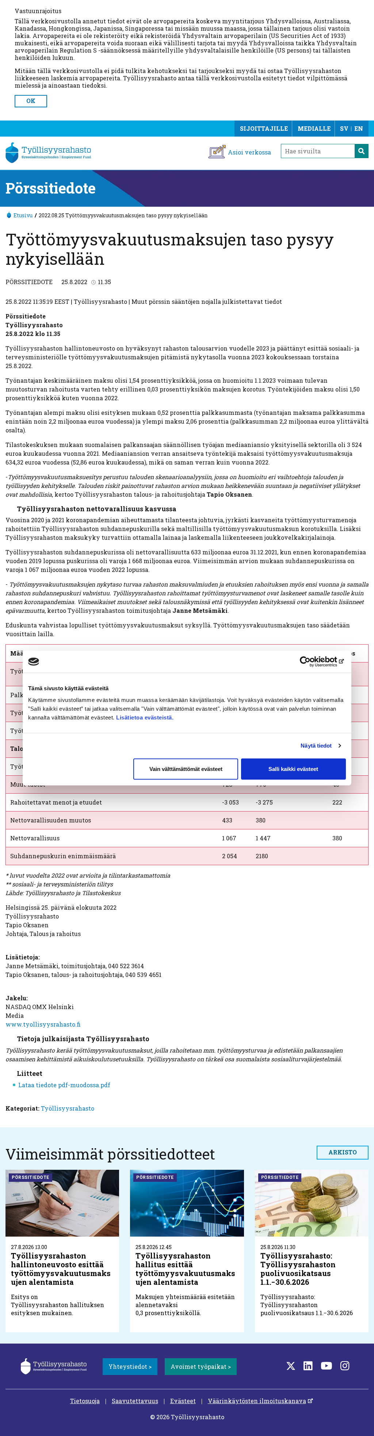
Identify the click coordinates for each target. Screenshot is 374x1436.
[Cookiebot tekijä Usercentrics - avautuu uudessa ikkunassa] (314, 661)
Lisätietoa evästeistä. (145, 717)
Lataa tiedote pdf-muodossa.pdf (64, 1085)
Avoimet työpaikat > (201, 1366)
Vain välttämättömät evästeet (185, 768)
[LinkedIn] (308, 1365)
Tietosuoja (85, 1401)
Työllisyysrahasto (67, 1108)
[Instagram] (345, 1365)
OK (30, 100)
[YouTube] (326, 1365)
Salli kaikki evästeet (293, 768)
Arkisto (342, 1152)
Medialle (314, 128)
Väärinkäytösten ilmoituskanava (257, 1401)
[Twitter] (290, 1365)
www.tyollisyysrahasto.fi (43, 1024)
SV (344, 128)
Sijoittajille (264, 128)
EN (358, 128)
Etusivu (23, 215)
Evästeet (183, 1401)
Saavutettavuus (135, 1401)
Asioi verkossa (249, 152)
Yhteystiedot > (130, 1366)
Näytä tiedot (316, 745)
